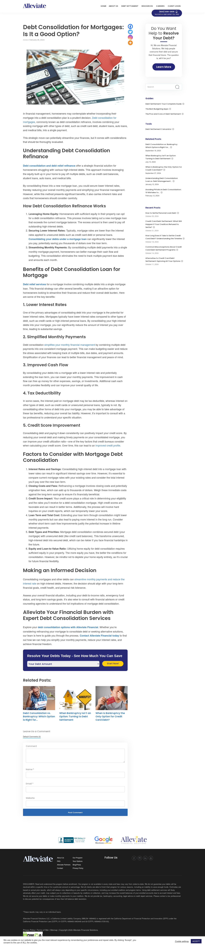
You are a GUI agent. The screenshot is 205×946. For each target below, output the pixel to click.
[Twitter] (130, 31)
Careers (160, 6)
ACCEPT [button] (196, 941)
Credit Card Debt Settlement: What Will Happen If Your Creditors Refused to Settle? (163, 224)
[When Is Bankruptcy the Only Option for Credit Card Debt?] (112, 698)
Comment (31, 746)
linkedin (145, 858)
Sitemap (53, 930)
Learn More (163, 67)
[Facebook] (130, 26)
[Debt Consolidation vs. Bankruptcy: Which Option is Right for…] (39, 698)
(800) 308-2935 (167, 12)
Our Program (77, 857)
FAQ (58, 861)
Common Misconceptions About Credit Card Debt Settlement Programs (163, 248)
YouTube (151, 858)
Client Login (174, 6)
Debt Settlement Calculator (158, 129)
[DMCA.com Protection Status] (33, 935)
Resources (147, 6)
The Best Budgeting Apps (156, 109)
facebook (134, 858)
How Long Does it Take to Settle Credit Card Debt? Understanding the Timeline (163, 237)
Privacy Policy (78, 868)
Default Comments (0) (32, 736)
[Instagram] (130, 37)
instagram (139, 858)
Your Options (77, 861)
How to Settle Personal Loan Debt (160, 213)
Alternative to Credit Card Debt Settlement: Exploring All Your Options (162, 259)
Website (30, 798)
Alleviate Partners (63, 864)
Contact (60, 868)
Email (29, 783)
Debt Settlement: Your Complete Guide (163, 104)
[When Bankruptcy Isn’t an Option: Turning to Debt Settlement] (75, 698)
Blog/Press (77, 864)
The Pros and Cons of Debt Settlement (163, 114)
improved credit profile (108, 445)
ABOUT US (113, 6)
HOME (103, 6)
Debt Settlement (129, 6)
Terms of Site (43, 930)
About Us (60, 857)
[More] (130, 42)
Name (30, 769)
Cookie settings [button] (182, 941)
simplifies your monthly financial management (69, 344)
